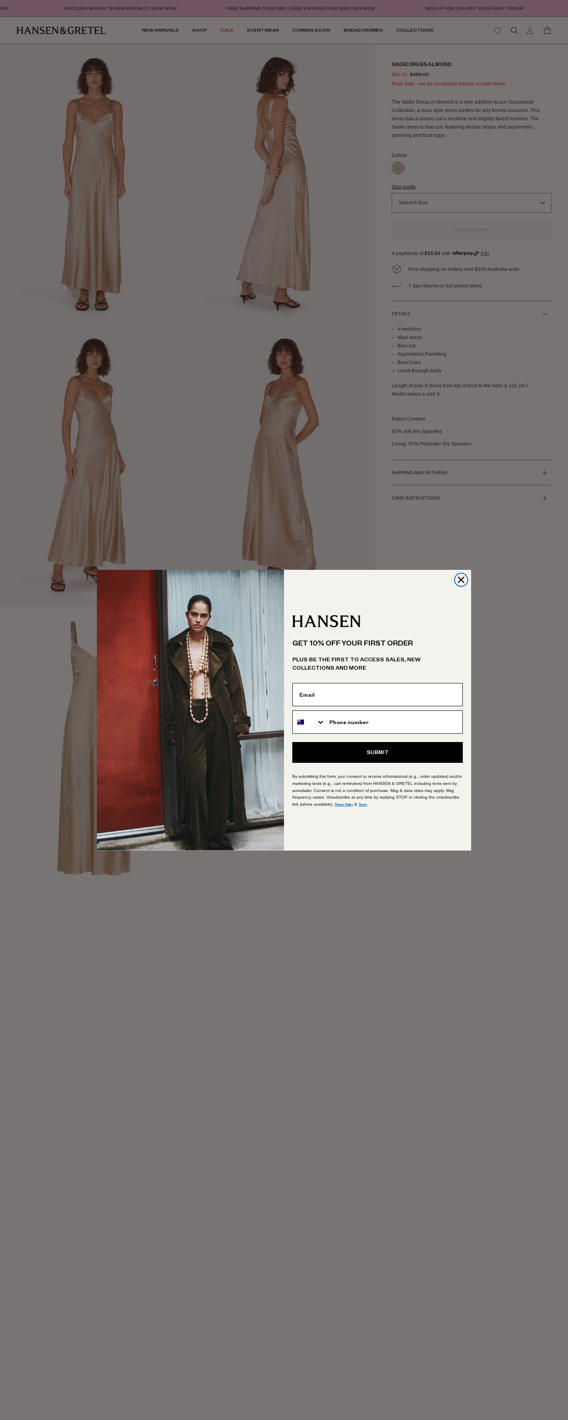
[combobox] (309, 722)
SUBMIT (378, 752)
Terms (362, 804)
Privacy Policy (344, 804)
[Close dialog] (461, 579)
